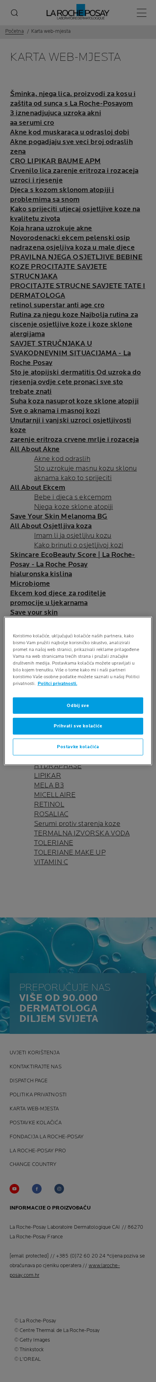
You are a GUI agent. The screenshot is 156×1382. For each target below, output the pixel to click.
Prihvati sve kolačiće (78, 726)
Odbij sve (78, 705)
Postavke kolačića (78, 746)
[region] (78, 691)
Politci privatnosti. (57, 683)
